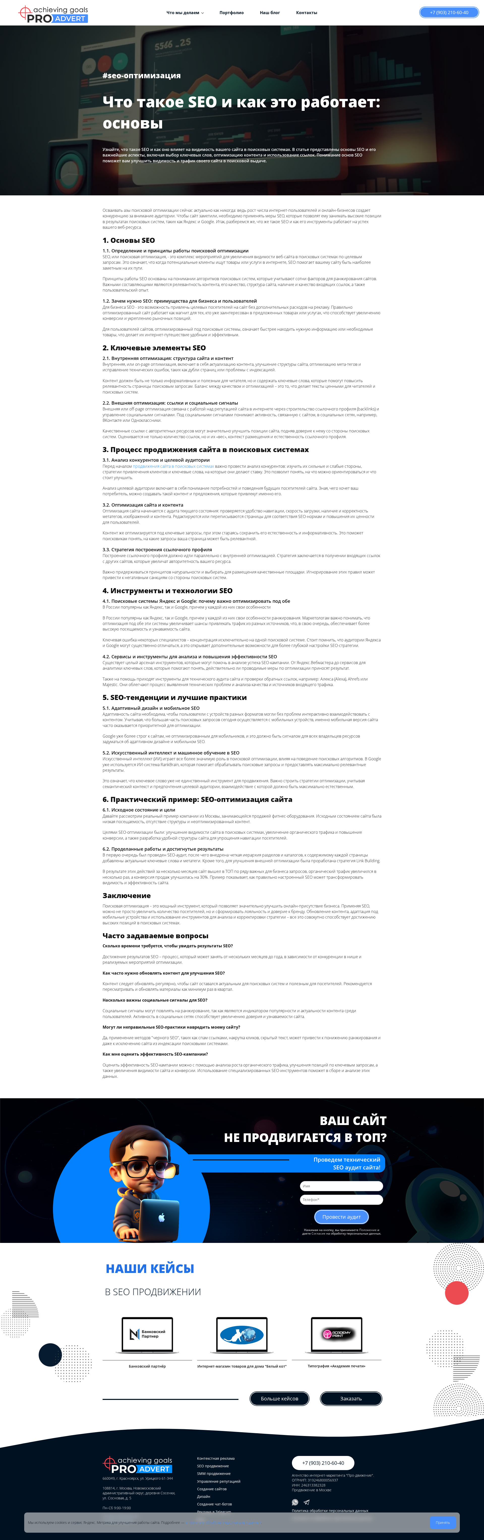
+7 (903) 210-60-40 (449, 12)
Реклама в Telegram (214, 1511)
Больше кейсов (279, 1398)
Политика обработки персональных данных (330, 1510)
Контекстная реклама (216, 1458)
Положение (368, 1230)
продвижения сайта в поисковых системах (173, 466)
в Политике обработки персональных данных (223, 1522)
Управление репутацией (218, 1481)
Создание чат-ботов (214, 1504)
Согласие (318, 1233)
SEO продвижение (213, 1466)
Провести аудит (341, 1216)
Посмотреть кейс (146, 1338)
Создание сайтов (212, 1488)
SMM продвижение (214, 1473)
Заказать (351, 1398)
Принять (443, 1522)
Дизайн (203, 1496)
